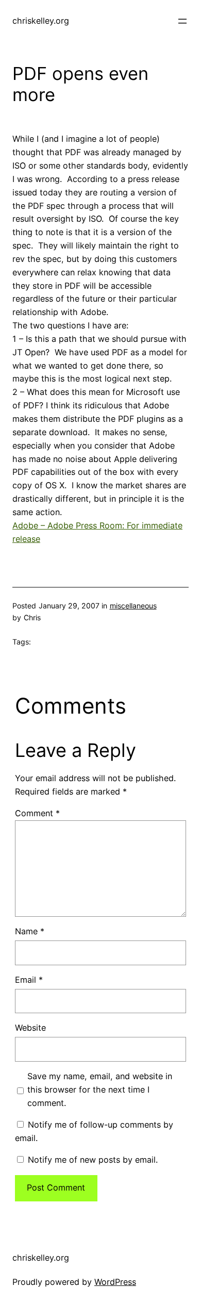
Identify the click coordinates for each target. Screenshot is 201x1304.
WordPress (115, 1282)
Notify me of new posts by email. (93, 1159)
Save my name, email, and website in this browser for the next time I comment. (99, 1089)
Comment (37, 813)
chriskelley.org (40, 20)
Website (30, 1027)
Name (29, 931)
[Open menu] (182, 21)
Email (29, 980)
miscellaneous (133, 605)
